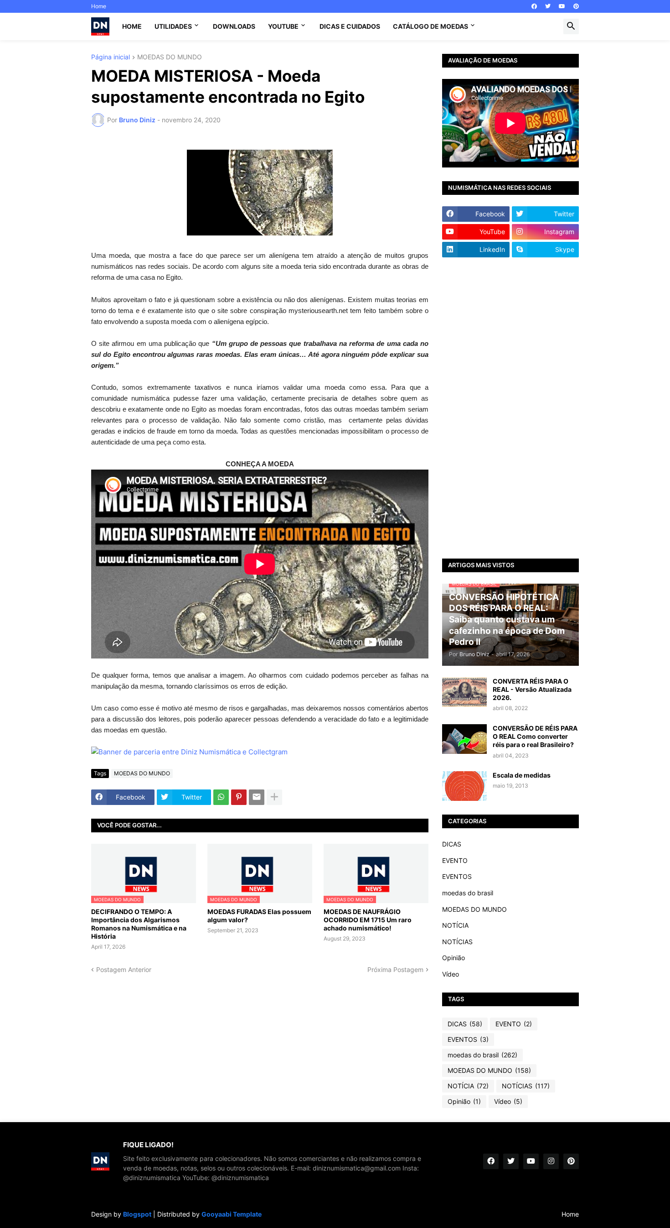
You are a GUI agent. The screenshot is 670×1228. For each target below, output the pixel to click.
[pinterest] (576, 6)
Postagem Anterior (123, 969)
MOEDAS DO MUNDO (169, 57)
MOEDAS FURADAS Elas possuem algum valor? (259, 916)
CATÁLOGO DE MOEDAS (430, 26)
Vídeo (450, 974)
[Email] (256, 797)
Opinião (453, 957)
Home (98, 6)
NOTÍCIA (455, 925)
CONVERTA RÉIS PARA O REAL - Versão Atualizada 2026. (532, 689)
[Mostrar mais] (274, 797)
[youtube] (562, 6)
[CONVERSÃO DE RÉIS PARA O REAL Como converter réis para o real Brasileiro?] (464, 739)
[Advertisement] (510, 408)
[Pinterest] (239, 797)
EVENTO (455, 860)
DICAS (451, 844)
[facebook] (534, 6)
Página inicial (110, 57)
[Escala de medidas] (464, 786)
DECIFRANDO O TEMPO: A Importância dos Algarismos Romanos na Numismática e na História (138, 924)
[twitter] (548, 6)
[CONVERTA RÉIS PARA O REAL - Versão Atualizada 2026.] (464, 692)
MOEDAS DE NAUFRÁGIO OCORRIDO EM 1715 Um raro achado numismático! (368, 920)
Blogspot (137, 1214)
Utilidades (173, 26)
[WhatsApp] (221, 797)
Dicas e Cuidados (350, 26)
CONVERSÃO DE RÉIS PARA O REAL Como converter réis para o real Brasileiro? (535, 736)
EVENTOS (457, 876)
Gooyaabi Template (231, 1214)
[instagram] (551, 1161)
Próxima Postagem (395, 969)
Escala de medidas (522, 775)
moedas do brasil (467, 893)
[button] (571, 26)
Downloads (234, 26)
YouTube (283, 26)
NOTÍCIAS (457, 942)
